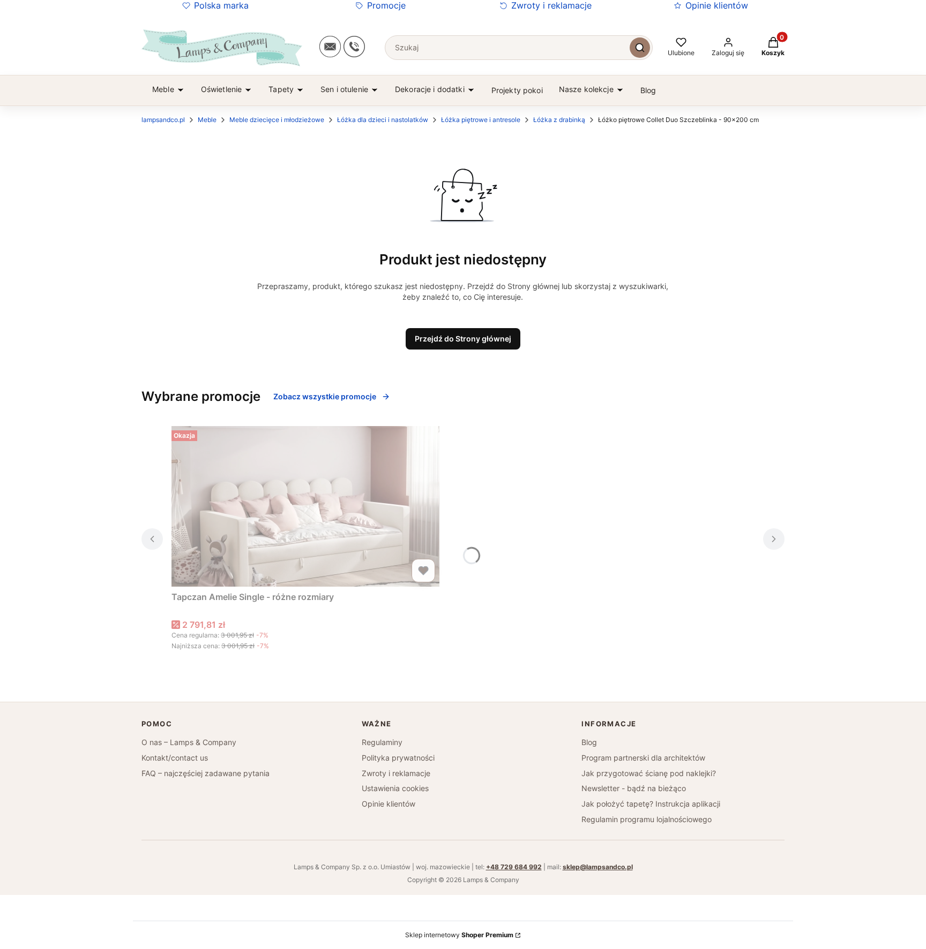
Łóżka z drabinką (559, 120)
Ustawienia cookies (395, 788)
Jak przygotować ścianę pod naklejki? (648, 773)
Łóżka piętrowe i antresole (480, 120)
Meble (207, 120)
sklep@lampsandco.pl (598, 867)
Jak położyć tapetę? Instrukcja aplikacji (650, 803)
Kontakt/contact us (174, 757)
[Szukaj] (640, 47)
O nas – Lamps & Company (188, 742)
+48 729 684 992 (514, 867)
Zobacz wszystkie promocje (324, 396)
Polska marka (221, 5)
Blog (589, 742)
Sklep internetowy (459, 935)
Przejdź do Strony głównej (463, 338)
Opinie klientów (716, 5)
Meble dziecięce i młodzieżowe (276, 120)
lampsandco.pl (163, 120)
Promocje (386, 5)
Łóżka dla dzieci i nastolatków (382, 120)
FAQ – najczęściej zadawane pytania (205, 773)
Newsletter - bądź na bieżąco (633, 788)
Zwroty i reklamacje (551, 5)
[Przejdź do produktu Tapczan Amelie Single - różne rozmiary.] (305, 506)
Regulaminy (382, 742)
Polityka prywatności (398, 757)
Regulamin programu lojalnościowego (646, 819)
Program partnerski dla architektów (643, 757)
